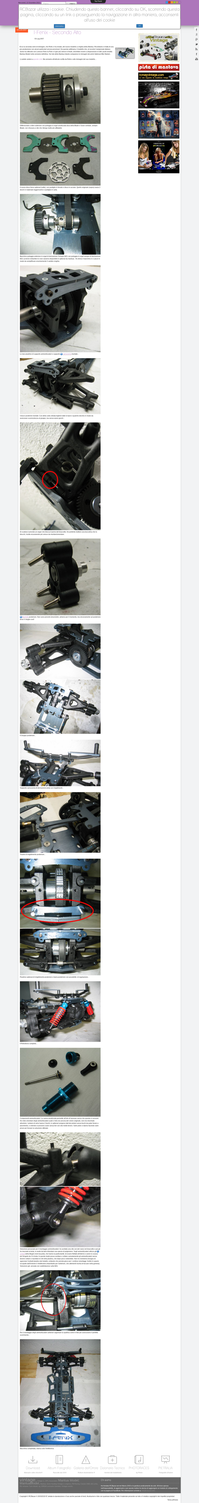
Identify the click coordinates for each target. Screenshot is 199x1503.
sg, (40, 1486)
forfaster (26, 1486)
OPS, (47, 1481)
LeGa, (95, 1484)
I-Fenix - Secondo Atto (57, 32)
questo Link (38, 59)
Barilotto (25, 617)
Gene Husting (52, 1484)
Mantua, (43, 1484)
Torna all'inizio (172, 1500)
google (196, 34)
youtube (196, 58)
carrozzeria (67, 354)
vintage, (28, 1480)
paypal (196, 39)
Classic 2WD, (85, 1484)
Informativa (59, 26)
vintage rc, (41, 1481)
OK (139, 26)
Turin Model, (33, 1486)
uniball (22, 1254)
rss (196, 49)
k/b (92, 1484)
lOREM (43, 1486)
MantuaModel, (30, 1483)
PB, (21, 1486)
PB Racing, (76, 1484)
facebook (196, 29)
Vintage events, (67, 1486)
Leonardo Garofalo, (54, 1486)
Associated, (53, 1481)
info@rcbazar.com (148, 1491)
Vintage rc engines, (64, 1484)
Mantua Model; (68, 1480)
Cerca (72, 4)
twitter (196, 44)
